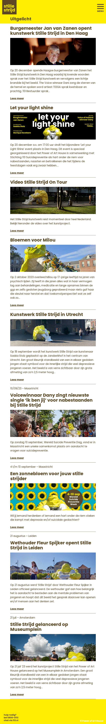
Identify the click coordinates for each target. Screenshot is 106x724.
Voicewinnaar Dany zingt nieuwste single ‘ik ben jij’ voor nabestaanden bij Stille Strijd (51, 400)
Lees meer (17, 98)
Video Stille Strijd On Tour (38, 182)
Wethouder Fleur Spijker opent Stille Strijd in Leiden (50, 545)
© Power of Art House (91, 720)
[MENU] (100, 5)
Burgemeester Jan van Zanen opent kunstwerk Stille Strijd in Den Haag (51, 31)
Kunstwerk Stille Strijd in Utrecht (46, 314)
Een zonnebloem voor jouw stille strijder (46, 476)
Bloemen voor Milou (32, 240)
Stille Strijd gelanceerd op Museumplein (39, 627)
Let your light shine (31, 107)
